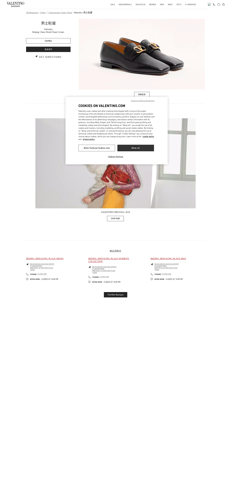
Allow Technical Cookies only (97, 148)
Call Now (48, 41)
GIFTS (179, 4)
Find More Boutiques (116, 295)
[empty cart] (223, 4)
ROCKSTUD (140, 4)
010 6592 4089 (42, 274)
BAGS (170, 4)
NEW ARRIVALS (125, 4)
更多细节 (48, 49)
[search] (209, 4)
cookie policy (148, 136)
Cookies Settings (115, 156)
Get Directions (50, 57)
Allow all (136, 148)
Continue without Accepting (142, 100)
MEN (162, 4)
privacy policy (89, 139)
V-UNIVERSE (190, 4)
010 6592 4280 (104, 277)
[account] (218, 4)
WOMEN (152, 4)
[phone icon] (214, 4)
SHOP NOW (117, 219)
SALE (112, 4)
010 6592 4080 (166, 274)
